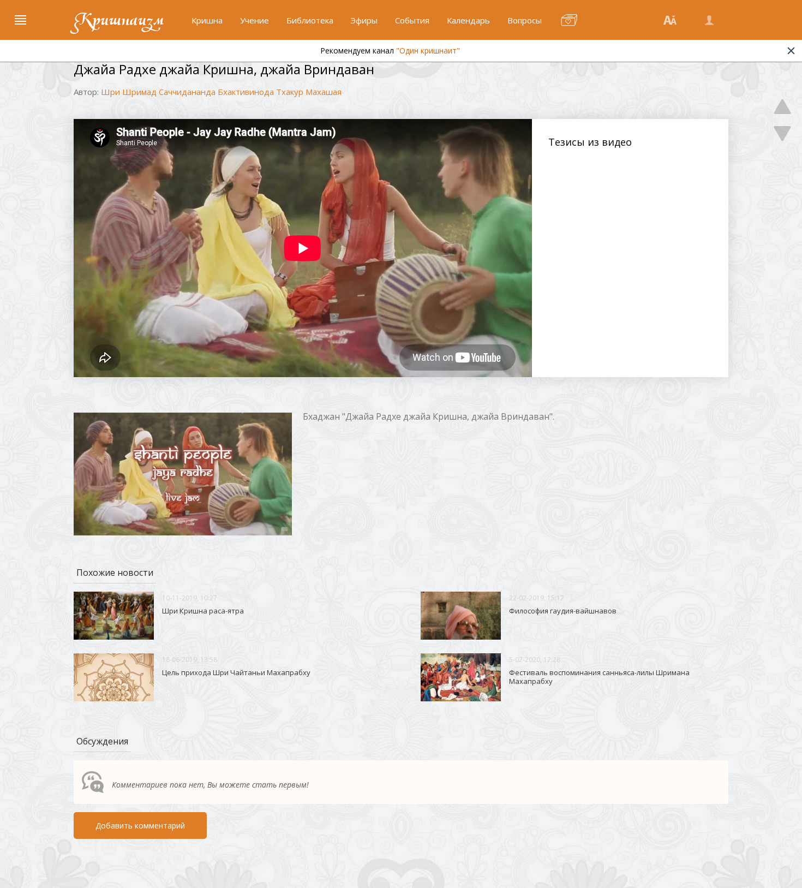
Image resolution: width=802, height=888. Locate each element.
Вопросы (524, 20)
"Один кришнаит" (428, 50)
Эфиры (364, 20)
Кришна (207, 20)
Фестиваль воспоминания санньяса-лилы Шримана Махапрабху (599, 677)
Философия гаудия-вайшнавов (563, 611)
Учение (254, 20)
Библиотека (309, 20)
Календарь (468, 20)
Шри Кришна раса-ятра (203, 611)
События (412, 20)
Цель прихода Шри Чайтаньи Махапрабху (236, 672)
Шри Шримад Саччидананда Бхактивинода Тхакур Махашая (221, 91)
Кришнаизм (119, 20)
